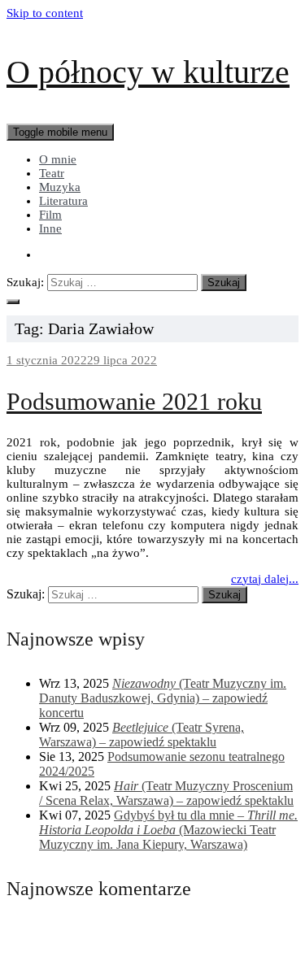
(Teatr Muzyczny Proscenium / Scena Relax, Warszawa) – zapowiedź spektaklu (166, 793)
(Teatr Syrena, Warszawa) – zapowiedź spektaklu (141, 734)
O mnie (57, 159)
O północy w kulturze (148, 72)
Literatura (63, 200)
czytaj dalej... (264, 578)
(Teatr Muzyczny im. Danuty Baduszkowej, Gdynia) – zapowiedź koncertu (162, 698)
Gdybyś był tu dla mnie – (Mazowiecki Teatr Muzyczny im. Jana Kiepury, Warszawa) (168, 829)
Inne (50, 228)
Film (50, 214)
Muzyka (60, 187)
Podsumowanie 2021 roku (134, 401)
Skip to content (45, 13)
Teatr (51, 173)
